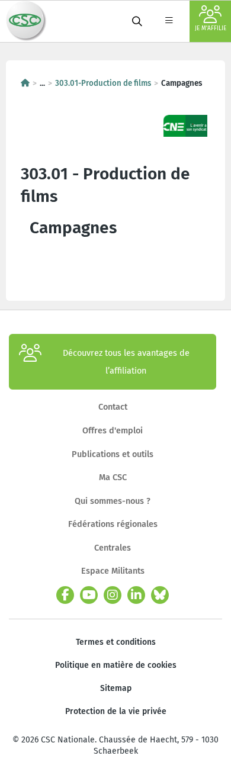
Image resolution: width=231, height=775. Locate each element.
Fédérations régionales (113, 524)
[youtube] (89, 595)
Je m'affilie (210, 28)
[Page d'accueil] (25, 83)
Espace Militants (113, 570)
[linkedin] (136, 595)
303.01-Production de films (103, 83)
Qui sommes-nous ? (112, 501)
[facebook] (65, 595)
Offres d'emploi (112, 430)
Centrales (112, 547)
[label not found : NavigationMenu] (169, 21)
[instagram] (112, 595)
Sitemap (115, 688)
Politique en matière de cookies (116, 665)
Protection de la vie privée (115, 711)
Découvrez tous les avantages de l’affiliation (126, 362)
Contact (112, 406)
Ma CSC (113, 477)
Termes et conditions (116, 642)
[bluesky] (160, 595)
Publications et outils (112, 454)
